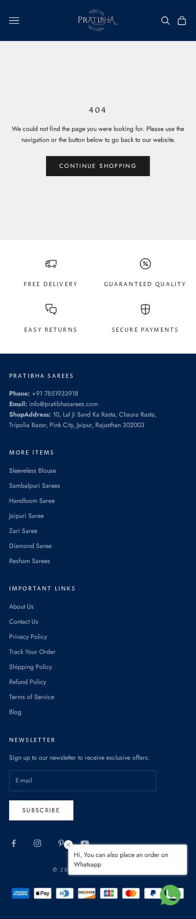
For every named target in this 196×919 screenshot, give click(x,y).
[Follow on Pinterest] (61, 843)
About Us (21, 606)
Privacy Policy (28, 636)
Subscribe (41, 810)
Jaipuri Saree (26, 515)
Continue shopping (98, 166)
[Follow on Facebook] (13, 843)
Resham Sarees (29, 560)
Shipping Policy (30, 666)
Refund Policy (27, 681)
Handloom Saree (32, 500)
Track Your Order (32, 651)
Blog (15, 711)
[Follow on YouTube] (84, 843)
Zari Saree (23, 530)
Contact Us (23, 621)
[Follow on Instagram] (37, 843)
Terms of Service (31, 696)
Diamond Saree (30, 545)
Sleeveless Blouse (32, 470)
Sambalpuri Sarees (34, 485)
